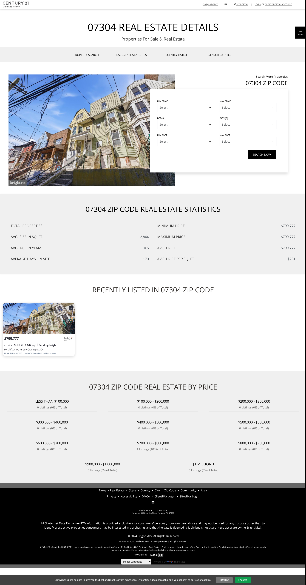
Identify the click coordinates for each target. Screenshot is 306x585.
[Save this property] (71, 308)
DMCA (146, 496)
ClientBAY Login (164, 496)
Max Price (225, 101)
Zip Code (170, 490)
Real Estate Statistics (131, 55)
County (145, 490)
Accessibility (129, 496)
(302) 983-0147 (210, 4)
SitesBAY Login (189, 496)
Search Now (262, 155)
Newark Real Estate (111, 490)
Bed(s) (161, 118)
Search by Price (219, 55)
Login (258, 4)
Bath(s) (224, 118)
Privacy (111, 496)
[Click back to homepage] (14, 4)
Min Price (162, 101)
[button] (300, 33)
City (157, 490)
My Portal (242, 4)
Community (188, 490)
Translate (179, 561)
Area (204, 490)
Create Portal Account (278, 4)
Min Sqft (162, 135)
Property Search (86, 55)
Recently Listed (175, 55)
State (132, 490)
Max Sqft (225, 135)
